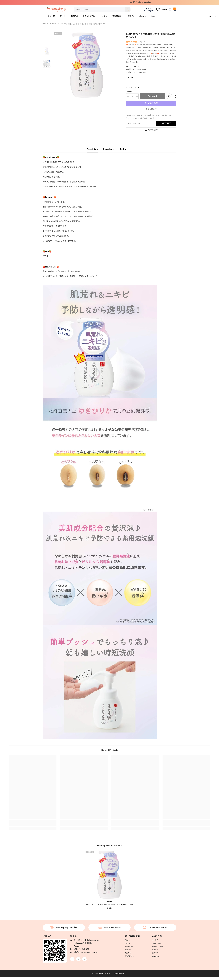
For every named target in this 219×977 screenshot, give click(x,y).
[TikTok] (84, 959)
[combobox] (99, 9)
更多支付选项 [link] (151, 109)
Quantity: (130, 91)
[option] (109, 2)
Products (52, 23)
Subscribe (166, 123)
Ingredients (108, 149)
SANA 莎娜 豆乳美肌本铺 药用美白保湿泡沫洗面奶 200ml (109, 904)
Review (123, 149)
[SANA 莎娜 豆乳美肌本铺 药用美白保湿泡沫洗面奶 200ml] (109, 875)
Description (92, 149)
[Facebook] (72, 959)
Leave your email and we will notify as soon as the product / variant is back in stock (148, 117)
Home (44, 23)
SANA (136, 66)
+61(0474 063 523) (81, 949)
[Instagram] (78, 959)
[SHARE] (174, 96)
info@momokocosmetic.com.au (86, 952)
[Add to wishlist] (169, 96)
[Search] (102, 9)
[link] (32, 824)
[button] (132, 41)
